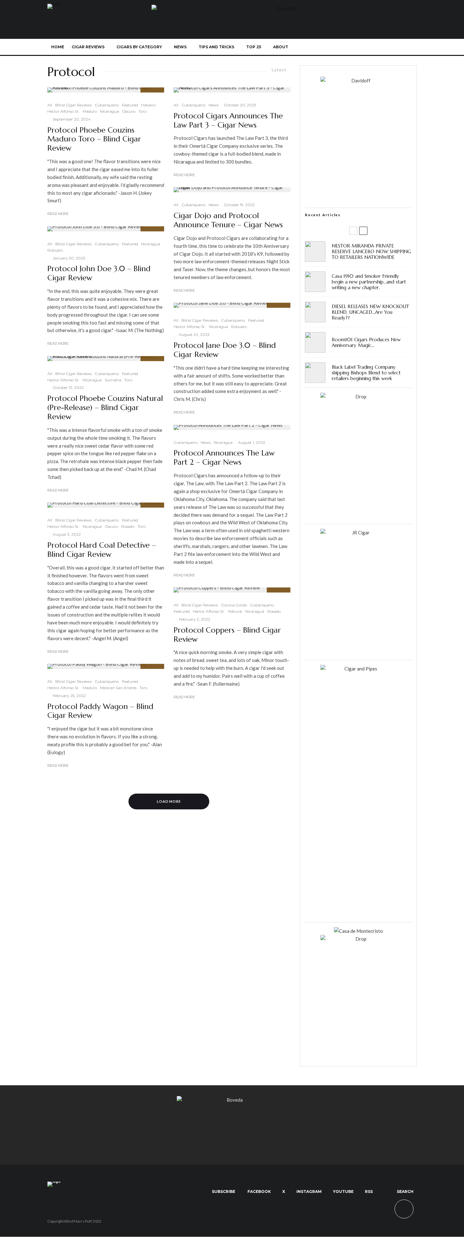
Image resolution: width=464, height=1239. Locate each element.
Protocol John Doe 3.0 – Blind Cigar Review (99, 273)
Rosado (127, 526)
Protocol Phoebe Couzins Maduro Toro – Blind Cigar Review (94, 139)
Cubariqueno (107, 105)
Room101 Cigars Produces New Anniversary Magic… (366, 342)
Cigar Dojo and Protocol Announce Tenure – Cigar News (228, 220)
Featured (130, 105)
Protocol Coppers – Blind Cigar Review (227, 635)
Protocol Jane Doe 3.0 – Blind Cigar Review (225, 350)
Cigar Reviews (88, 47)
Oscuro (128, 111)
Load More (169, 801)
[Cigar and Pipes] (358, 668)
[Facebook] (347, 47)
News (180, 47)
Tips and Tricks (216, 47)
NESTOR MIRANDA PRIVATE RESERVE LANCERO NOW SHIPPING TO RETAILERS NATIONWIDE (371, 251)
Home (57, 47)
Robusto (55, 250)
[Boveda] (232, 1100)
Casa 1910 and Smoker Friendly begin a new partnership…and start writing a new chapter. (369, 281)
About (280, 47)
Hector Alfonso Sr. (63, 111)
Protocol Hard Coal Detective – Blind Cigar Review (101, 550)
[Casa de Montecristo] (358, 931)
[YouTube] (378, 47)
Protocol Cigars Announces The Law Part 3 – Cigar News (228, 120)
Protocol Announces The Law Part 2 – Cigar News (224, 458)
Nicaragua (109, 111)
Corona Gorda (234, 605)
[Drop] (358, 396)
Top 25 (253, 47)
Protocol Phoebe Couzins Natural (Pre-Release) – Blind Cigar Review (105, 407)
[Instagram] (367, 47)
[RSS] (388, 47)
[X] (357, 47)
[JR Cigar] (358, 532)
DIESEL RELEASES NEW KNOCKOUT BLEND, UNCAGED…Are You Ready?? (370, 312)
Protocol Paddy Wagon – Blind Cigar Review (100, 711)
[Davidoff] (284, 8)
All (49, 105)
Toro (142, 111)
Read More (57, 213)
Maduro (90, 111)
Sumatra (113, 380)
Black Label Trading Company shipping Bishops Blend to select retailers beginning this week (366, 372)
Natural (235, 611)
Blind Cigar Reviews (73, 105)
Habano (148, 105)
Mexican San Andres (118, 687)
